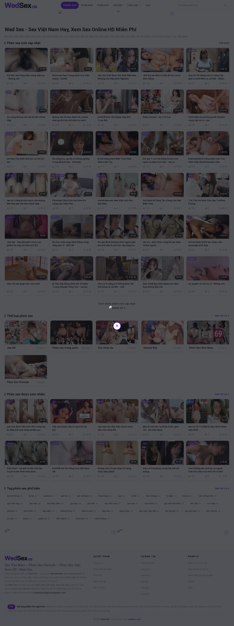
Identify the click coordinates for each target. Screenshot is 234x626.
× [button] (117, 326)
